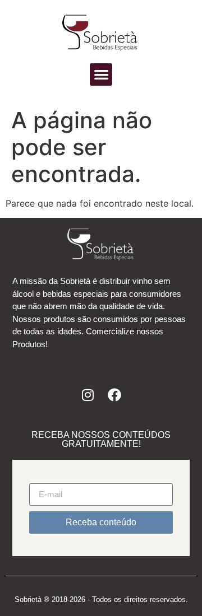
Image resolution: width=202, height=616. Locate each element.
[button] (101, 74)
